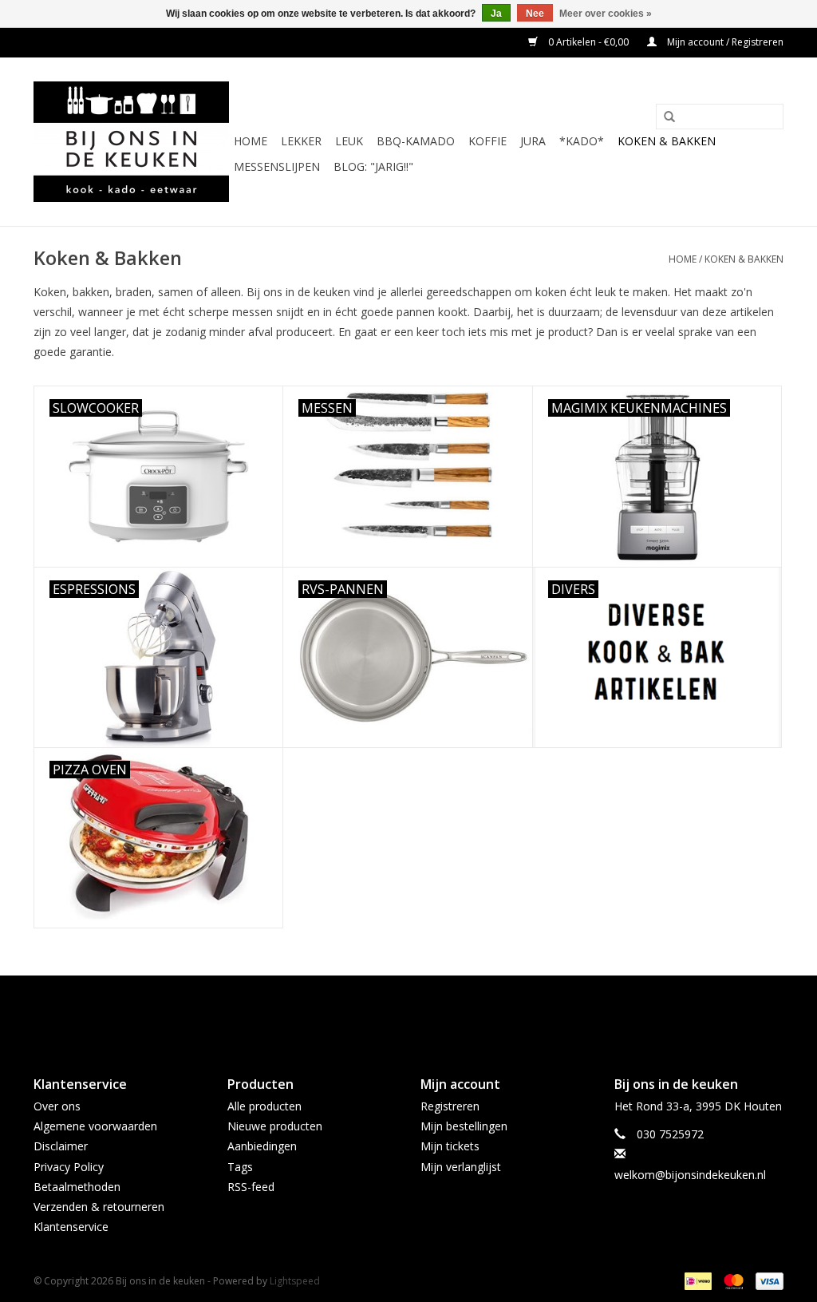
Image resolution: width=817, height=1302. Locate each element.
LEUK (349, 140)
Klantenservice (71, 1226)
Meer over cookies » (605, 13)
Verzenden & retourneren (99, 1206)
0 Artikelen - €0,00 (588, 42)
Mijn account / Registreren (724, 42)
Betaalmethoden (77, 1186)
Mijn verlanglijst (460, 1166)
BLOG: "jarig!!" (373, 166)
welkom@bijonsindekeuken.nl (690, 1174)
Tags (240, 1166)
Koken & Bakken (667, 140)
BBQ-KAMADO (416, 140)
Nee (535, 13)
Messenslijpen (277, 166)
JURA (533, 140)
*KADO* (581, 140)
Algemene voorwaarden (95, 1126)
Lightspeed (295, 1281)
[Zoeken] (669, 117)
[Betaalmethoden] (696, 1281)
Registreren (450, 1106)
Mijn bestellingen (463, 1126)
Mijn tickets (450, 1146)
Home (250, 140)
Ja (496, 13)
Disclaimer (61, 1146)
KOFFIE (487, 140)
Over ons (57, 1106)
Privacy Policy (69, 1166)
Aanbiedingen (262, 1146)
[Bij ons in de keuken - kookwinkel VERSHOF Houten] (131, 141)
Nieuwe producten (274, 1126)
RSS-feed (250, 1186)
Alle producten (264, 1106)
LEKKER (301, 140)
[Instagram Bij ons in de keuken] (423, 1012)
